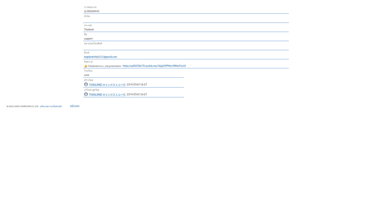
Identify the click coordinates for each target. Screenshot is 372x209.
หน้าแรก (73, 106)
